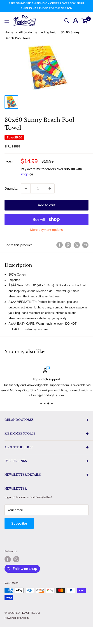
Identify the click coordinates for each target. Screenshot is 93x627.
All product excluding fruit (37, 32)
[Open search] (66, 20)
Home (9, 32)
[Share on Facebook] (59, 245)
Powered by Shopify (17, 617)
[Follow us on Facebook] (8, 559)
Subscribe (19, 523)
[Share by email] (85, 245)
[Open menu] (7, 21)
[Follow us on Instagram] (16, 559)
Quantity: (11, 188)
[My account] (75, 20)
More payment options (46, 230)
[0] (85, 20)
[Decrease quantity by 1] (25, 188)
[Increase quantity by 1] (49, 188)
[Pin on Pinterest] (68, 245)
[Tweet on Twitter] (77, 245)
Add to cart (46, 205)
